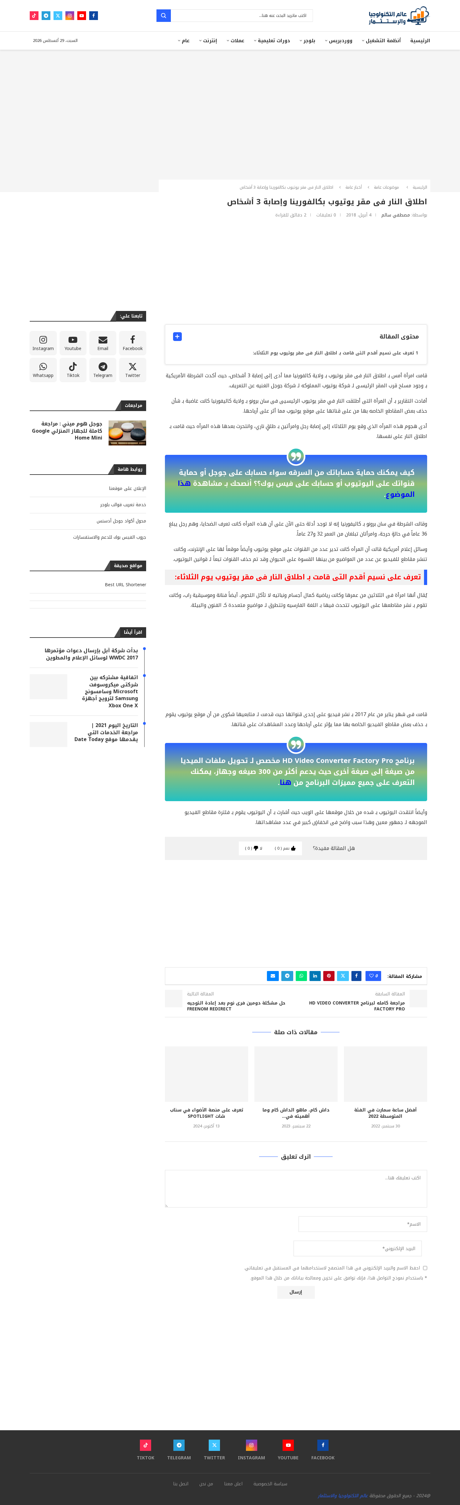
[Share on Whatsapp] (301, 976)
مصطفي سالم (395, 215)
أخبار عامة (353, 187)
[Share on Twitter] (343, 976)
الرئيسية (420, 40)
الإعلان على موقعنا (127, 488)
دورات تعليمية (274, 40)
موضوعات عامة (386, 187)
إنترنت (210, 40)
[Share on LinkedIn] (315, 976)
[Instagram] (69, 15)
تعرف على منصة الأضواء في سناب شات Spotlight (206, 1113)
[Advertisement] (296, 271)
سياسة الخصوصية (270, 1484)
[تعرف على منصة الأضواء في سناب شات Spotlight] (206, 1074)
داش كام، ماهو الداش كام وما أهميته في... (296, 1113)
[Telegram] (46, 15)
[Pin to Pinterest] (329, 976)
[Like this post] (371, 976)
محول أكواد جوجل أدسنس (121, 521)
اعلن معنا (233, 1484)
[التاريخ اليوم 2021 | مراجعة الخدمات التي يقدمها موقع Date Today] (48, 734)
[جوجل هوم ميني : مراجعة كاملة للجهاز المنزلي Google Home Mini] (127, 432)
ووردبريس (340, 40)
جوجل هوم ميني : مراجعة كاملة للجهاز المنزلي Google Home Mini (67, 430)
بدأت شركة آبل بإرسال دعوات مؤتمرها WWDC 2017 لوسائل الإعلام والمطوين (91, 654)
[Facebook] (93, 15)
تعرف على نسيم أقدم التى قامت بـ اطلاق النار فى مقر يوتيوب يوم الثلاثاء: (333, 353)
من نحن (206, 1484)
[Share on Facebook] (356, 976)
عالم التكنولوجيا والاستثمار (343, 1496)
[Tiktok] (34, 15)
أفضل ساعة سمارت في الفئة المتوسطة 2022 (385, 1113)
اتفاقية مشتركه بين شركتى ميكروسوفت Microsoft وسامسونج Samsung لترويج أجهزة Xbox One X (110, 691)
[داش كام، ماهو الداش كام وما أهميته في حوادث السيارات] (296, 1074)
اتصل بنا (180, 1484)
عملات (237, 40)
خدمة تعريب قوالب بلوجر (123, 505)
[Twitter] (58, 15)
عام (186, 40)
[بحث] (163, 15)
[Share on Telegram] (287, 976)
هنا (285, 782)
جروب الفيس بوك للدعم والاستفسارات (109, 537)
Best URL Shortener (125, 585)
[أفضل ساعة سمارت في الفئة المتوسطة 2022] (385, 1074)
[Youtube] (81, 15)
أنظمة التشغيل (383, 40)
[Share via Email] (273, 976)
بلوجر (309, 40)
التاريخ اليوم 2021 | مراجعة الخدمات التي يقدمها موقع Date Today (106, 732)
